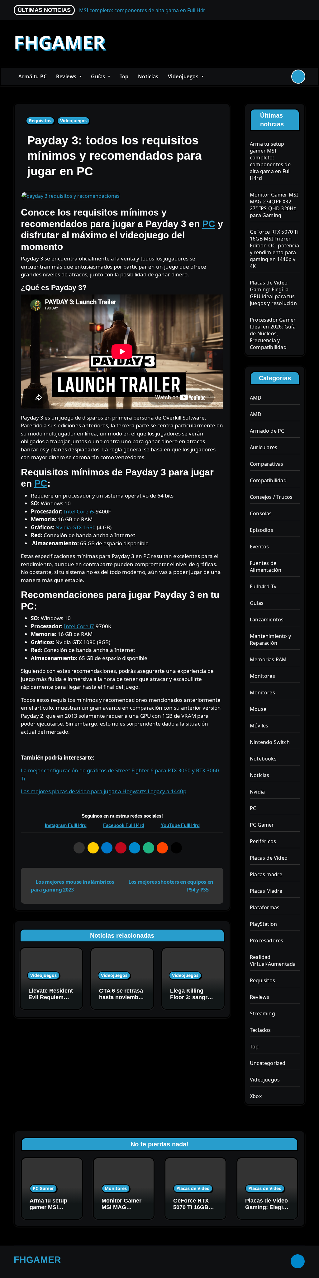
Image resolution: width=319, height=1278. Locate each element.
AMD (256, 397)
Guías (99, 76)
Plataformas (264, 907)
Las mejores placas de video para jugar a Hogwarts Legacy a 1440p (103, 791)
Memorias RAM (268, 659)
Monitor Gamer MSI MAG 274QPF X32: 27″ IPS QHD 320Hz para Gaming (274, 205)
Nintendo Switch (270, 742)
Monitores (262, 676)
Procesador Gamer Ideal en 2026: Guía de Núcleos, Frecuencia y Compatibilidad (273, 333)
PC (208, 223)
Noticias (148, 76)
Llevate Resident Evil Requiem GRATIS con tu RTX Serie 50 (50, 1001)
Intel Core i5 (79, 511)
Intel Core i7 (79, 626)
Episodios (261, 530)
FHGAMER (59, 42)
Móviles (259, 725)
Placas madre (266, 874)
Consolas (261, 513)
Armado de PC (267, 430)
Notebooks (263, 758)
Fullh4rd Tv (263, 586)
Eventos (259, 546)
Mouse (258, 709)
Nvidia (257, 791)
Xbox (256, 1096)
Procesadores (266, 940)
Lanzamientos (266, 619)
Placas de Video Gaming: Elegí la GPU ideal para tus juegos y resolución (273, 293)
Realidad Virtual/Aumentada (273, 960)
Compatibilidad (268, 480)
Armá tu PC (32, 76)
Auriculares (263, 447)
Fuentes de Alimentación (265, 566)
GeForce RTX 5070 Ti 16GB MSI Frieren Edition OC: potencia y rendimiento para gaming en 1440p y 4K (274, 249)
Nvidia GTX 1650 (75, 527)
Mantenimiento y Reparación (270, 639)
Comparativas (266, 463)
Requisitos (40, 121)
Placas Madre (266, 890)
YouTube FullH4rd (180, 825)
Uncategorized (268, 1063)
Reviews (67, 76)
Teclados (260, 1030)
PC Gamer (262, 824)
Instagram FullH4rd (66, 825)
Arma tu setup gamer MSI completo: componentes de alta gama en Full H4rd (270, 161)
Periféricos (263, 841)
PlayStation (263, 924)
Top (124, 76)
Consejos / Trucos (271, 496)
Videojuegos (184, 76)
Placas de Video (269, 857)
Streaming (262, 1013)
